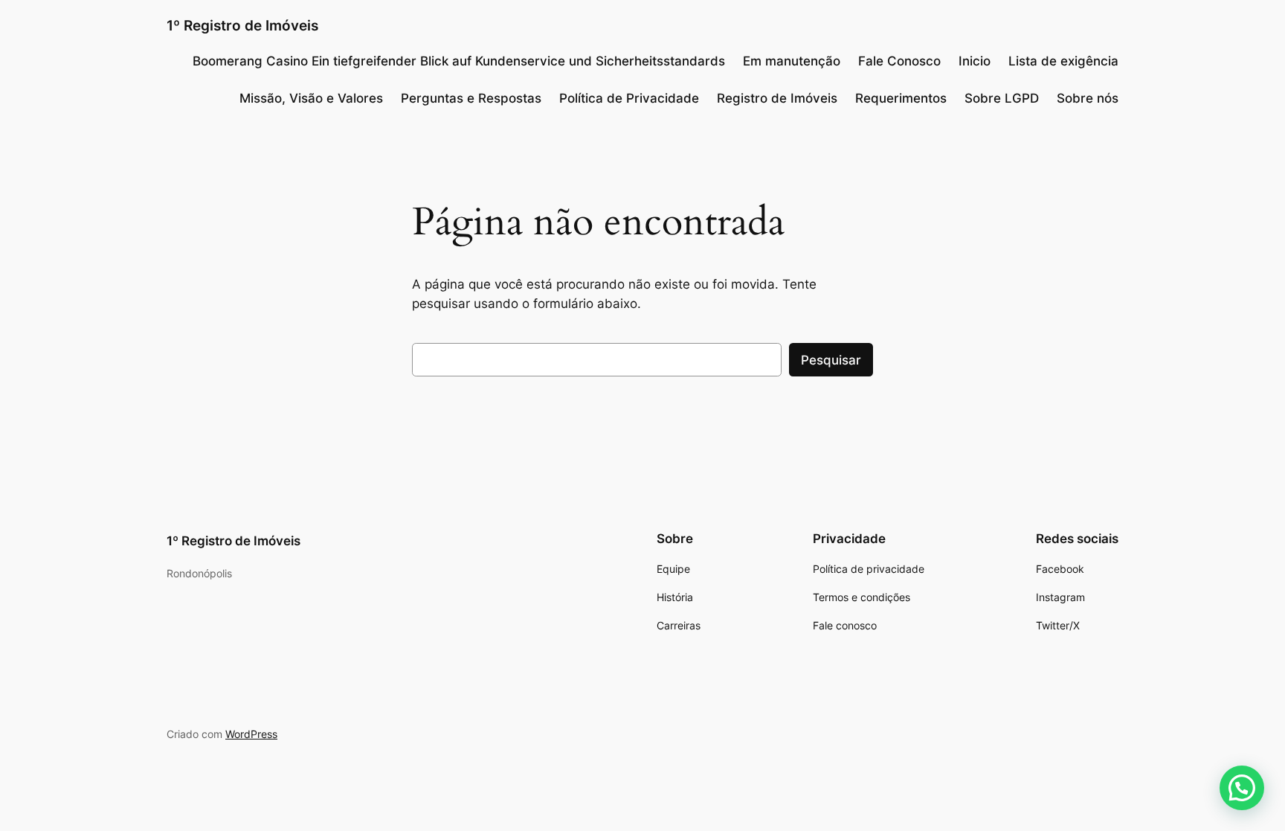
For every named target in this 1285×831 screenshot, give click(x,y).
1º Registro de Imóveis (242, 25)
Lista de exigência (1063, 61)
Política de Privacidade (629, 98)
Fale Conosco (899, 61)
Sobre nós (1087, 98)
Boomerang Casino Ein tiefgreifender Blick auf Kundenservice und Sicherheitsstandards (459, 61)
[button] (1242, 788)
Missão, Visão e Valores (311, 98)
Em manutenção (791, 61)
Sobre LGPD (1001, 98)
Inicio (975, 61)
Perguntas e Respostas (471, 98)
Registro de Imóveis (777, 98)
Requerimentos (901, 98)
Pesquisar (831, 360)
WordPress (251, 734)
